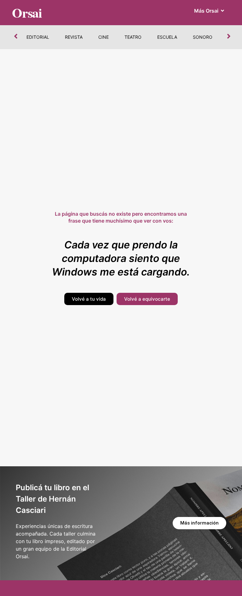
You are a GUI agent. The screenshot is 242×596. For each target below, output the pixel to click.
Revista (74, 37)
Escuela (167, 37)
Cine (103, 37)
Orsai (27, 12)
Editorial (37, 37)
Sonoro (202, 37)
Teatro (132, 37)
